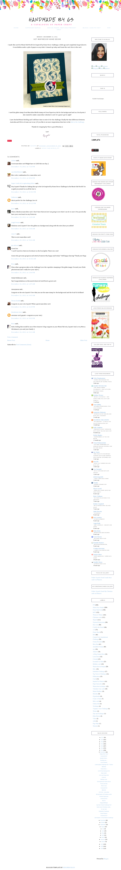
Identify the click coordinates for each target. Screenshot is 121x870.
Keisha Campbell (98, 504)
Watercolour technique (99, 666)
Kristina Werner (98, 395)
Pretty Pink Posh (97, 610)
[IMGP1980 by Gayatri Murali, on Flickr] (47, 107)
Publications (96, 676)
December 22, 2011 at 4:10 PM (23, 307)
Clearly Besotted (97, 642)
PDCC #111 (104, 785)
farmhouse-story (16, 312)
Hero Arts (95, 625)
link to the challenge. (77, 122)
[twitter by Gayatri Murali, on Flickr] (98, 66)
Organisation (96, 696)
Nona (13, 264)
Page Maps (96, 723)
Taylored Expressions (99, 622)
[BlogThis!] (67, 146)
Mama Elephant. (97, 691)
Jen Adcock (15, 245)
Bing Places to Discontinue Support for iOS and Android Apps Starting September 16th (102, 455)
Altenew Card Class (100, 563)
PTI (58, 148)
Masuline (95, 694)
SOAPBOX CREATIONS (101, 420)
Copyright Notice (33, 27)
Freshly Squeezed (103, 796)
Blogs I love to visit (92, 27)
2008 (102, 848)
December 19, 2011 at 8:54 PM (23, 178)
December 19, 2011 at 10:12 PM (23, 203)
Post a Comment (12, 337)
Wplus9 (95, 620)
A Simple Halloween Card (101, 550)
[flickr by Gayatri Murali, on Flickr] (101, 68)
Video (94, 718)
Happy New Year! (104, 754)
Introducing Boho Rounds (102, 532)
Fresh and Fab (103, 783)
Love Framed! (104, 762)
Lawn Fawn (96, 656)
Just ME (96, 461)
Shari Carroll (97, 489)
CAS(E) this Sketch (98, 627)
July (103, 828)
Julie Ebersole (97, 511)
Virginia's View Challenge (100, 708)
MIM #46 (104, 766)
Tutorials (95, 726)
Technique (96, 706)
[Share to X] (69, 146)
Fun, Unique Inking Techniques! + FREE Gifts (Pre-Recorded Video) (102, 389)
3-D (94, 630)
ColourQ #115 (104, 788)
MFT (94, 612)
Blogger (106, 859)
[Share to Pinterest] (72, 146)
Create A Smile (97, 699)
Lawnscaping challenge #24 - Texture (104, 764)
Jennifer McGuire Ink (100, 386)
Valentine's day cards (99, 689)
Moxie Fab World (49, 148)
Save (10, 140)
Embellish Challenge (98, 671)
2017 (102, 737)
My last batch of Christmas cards (104, 794)
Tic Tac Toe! (104, 809)
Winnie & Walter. (98, 615)
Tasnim (95, 483)
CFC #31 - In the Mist (104, 792)
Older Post (83, 340)
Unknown (14, 197)
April (103, 835)
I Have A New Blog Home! (101, 478)
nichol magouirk (98, 477)
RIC (94, 635)
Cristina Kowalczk (98, 548)
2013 (102, 746)
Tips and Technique (98, 713)
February (103, 839)
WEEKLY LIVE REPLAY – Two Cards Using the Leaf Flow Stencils (101, 398)
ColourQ (95, 659)
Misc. (94, 669)
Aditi (94, 721)
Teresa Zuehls (15, 301)
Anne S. (13, 234)
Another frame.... (104, 758)
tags (94, 649)
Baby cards (96, 701)
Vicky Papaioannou (99, 378)
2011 (102, 750)
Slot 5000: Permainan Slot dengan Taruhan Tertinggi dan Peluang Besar (102, 446)
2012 (102, 748)
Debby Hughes (97, 435)
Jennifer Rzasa (97, 562)
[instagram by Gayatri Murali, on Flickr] (95, 68)
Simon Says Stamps (98, 607)
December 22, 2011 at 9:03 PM (23, 318)
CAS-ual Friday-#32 (104, 775)
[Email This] (65, 146)
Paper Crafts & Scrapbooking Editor (23, 183)
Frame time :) (104, 768)
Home (16, 27)
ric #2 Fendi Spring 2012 (104, 771)
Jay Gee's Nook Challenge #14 (103, 805)
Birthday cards (97, 664)
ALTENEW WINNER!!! (99, 519)
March (102, 837)
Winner (95, 711)
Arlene (13, 160)
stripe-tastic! (104, 773)
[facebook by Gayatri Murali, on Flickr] (104, 66)
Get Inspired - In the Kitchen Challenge (104, 817)
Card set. (104, 777)
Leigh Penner (15, 222)
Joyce (13, 209)
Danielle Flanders (98, 543)
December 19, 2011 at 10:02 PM (23, 192)
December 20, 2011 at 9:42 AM (23, 240)
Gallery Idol (96, 704)
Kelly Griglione (97, 427)
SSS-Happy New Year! (100, 538)
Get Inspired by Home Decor (104, 781)
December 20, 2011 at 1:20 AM (23, 217)
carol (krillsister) (17, 172)
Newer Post (11, 340)
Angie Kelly (96, 523)
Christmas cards (97, 617)
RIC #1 (104, 800)
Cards (94, 679)
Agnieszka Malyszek (99, 412)
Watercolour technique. (99, 686)
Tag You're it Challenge (99, 674)
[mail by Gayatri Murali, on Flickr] (93, 66)
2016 (102, 739)
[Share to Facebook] (70, 146)
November (102, 820)
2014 (102, 744)
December (102, 752)
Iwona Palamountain (99, 443)
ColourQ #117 (104, 756)
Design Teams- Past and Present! (61, 27)
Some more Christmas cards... (104, 807)
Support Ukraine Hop (100, 484)
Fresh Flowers (103, 813)
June (103, 831)
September (103, 824)
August (103, 826)
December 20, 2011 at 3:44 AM (23, 229)
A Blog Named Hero (99, 654)
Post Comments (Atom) (23, 344)
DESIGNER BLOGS (69, 867)
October (103, 822)
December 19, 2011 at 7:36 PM (23, 167)
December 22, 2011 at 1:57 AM (23, 284)
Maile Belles (97, 531)
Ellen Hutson (96, 716)
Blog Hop (95, 644)
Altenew (95, 651)
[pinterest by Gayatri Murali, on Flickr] (106, 68)
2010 (102, 844)
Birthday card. (104, 779)
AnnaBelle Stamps (98, 647)
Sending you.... (103, 760)
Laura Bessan (97, 537)
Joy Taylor (96, 452)
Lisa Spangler (97, 469)
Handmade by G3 (51, 19)
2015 (102, 741)
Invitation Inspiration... (101, 544)
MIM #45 (104, 790)
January (103, 841)
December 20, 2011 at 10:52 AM (23, 259)
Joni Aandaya (97, 517)
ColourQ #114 (104, 798)
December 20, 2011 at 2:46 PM (23, 272)
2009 (102, 846)
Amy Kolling (97, 404)
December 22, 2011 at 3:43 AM (23, 295)
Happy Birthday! (104, 802)
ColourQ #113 (104, 815)
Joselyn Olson (97, 554)
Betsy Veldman (97, 496)
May (103, 833)
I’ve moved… (97, 513)
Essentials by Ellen (98, 661)
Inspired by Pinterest (98, 681)
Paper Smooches (97, 684)
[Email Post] (63, 146)
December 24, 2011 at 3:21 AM (23, 332)
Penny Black (96, 632)
